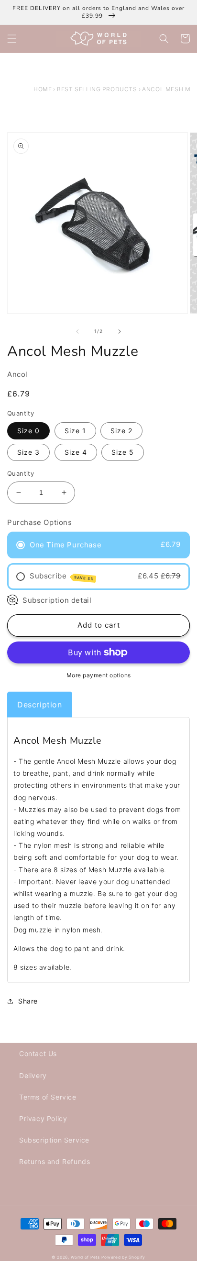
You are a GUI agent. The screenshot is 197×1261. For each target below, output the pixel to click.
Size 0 (28, 431)
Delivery (33, 1075)
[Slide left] (77, 331)
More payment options (98, 675)
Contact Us (38, 1053)
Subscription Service (54, 1140)
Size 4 (76, 452)
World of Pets (85, 1257)
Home (42, 89)
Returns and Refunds (54, 1161)
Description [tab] (39, 704)
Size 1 (75, 431)
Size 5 (122, 452)
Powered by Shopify (123, 1257)
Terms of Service (48, 1097)
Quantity (20, 473)
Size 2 (121, 431)
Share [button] (28, 1001)
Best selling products (97, 89)
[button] (11, 38)
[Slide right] (119, 331)
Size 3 (28, 452)
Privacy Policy (43, 1118)
